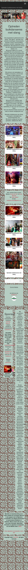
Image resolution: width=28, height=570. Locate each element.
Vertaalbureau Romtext (8, 352)
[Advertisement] (14, 556)
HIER (20, 526)
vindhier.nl (14, 294)
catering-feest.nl (8, 322)
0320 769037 (15, 197)
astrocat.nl (8, 362)
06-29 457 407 (14, 194)
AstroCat (16, 537)
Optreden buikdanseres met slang (11, 7)
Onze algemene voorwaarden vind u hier (14, 531)
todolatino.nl (8, 329)
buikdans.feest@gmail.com (14, 200)
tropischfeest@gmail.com (11, 345)
